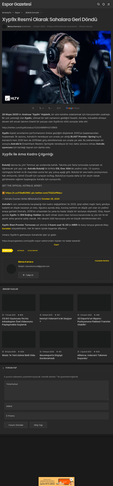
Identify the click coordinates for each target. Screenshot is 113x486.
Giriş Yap (38, 425)
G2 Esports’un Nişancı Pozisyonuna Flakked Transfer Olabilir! (93, 321)
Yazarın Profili (102, 261)
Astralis (20, 251)
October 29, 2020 (51, 198)
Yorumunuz (12, 384)
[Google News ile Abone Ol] (72, 108)
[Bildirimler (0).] (103, 4)
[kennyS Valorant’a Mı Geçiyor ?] (56, 302)
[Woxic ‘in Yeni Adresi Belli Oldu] (19, 339)
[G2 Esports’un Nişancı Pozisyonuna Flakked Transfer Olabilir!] (94, 302)
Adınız (9, 406)
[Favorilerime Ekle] (33, 108)
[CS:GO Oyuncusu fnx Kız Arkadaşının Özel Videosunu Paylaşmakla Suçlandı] (19, 302)
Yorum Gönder (15, 425)
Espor (56, 244)
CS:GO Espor (33, 251)
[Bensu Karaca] (12, 269)
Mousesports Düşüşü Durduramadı (51, 357)
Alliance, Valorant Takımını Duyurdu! (92, 357)
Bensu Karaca (14, 26)
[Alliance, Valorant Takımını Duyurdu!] (94, 339)
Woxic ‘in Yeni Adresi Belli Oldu (18, 355)
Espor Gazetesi (16, 4)
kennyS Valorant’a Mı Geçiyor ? (56, 320)
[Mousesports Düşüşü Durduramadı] (56, 339)
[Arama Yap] (98, 4)
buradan (6, 228)
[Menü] (109, 4)
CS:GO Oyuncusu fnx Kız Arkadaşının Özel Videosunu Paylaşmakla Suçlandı (17, 321)
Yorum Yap (11, 367)
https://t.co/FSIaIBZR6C (18, 192)
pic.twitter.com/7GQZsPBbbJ (46, 192)
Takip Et (29, 275)
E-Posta (10, 415)
